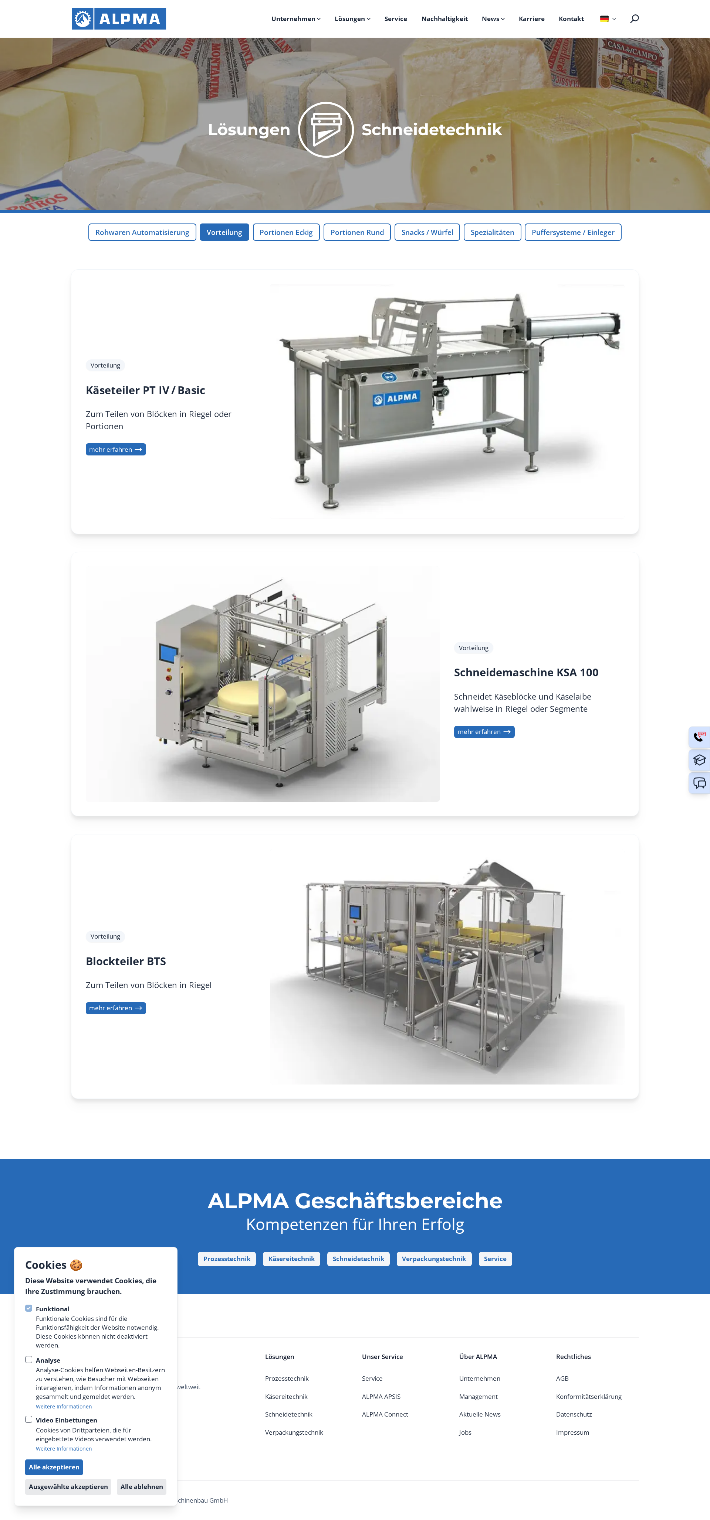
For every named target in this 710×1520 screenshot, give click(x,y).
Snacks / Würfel (427, 232)
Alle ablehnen (142, 1486)
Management (478, 1396)
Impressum (572, 1432)
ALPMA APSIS (381, 1396)
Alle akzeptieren (54, 1467)
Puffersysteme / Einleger (573, 232)
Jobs (465, 1432)
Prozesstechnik (227, 1258)
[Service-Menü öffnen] (699, 737)
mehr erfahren (110, 449)
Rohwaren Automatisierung (142, 232)
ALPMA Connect (385, 1414)
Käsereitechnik (291, 1258)
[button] (699, 783)
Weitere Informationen (64, 1406)
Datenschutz (574, 1414)
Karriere (532, 18)
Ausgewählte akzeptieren (68, 1486)
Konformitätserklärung (589, 1396)
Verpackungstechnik (434, 1258)
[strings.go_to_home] (119, 19)
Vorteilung (224, 232)
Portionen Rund (357, 232)
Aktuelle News (480, 1414)
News (490, 18)
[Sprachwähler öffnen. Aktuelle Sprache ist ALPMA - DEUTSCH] (607, 19)
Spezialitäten (492, 232)
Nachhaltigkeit (445, 18)
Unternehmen (293, 18)
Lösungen (350, 18)
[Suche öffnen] (634, 18)
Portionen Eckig (286, 232)
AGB (562, 1378)
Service (396, 18)
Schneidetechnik (359, 1258)
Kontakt (571, 18)
